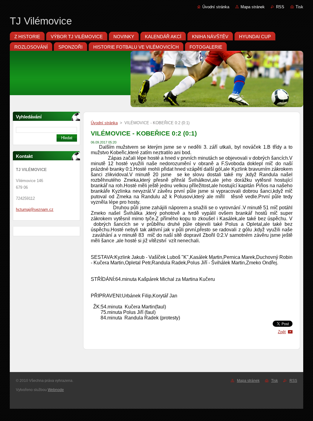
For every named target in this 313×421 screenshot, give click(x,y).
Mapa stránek (253, 7)
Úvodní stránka (215, 7)
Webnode (56, 390)
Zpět (282, 332)
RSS (280, 7)
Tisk (299, 7)
